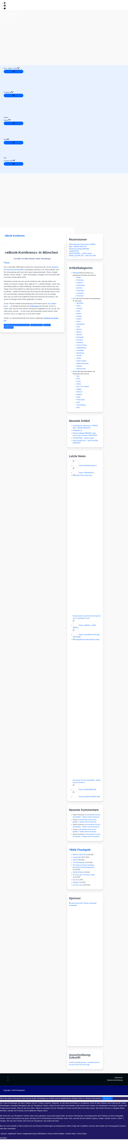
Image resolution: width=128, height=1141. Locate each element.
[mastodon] (5, 3)
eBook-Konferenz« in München (32, 252)
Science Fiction (81, 345)
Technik (79, 355)
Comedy (79, 308)
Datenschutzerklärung (114, 1080)
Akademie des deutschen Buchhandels (16, 325)
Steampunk (80, 353)
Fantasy (79, 316)
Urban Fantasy (81, 361)
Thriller (78, 358)
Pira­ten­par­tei (34, 306)
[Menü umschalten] (13, 71)
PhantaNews (10, 14)
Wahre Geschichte (82, 363)
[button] (18, 68)
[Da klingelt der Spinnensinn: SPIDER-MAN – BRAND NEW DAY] (83, 246)
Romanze (79, 340)
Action (78, 306)
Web (78, 407)
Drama (78, 313)
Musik (78, 397)
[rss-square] (5, 6)
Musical (79, 329)
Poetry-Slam (80, 399)
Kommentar (80, 290)
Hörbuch (79, 392)
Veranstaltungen (46, 259)
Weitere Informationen (93, 1098)
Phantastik (79, 337)
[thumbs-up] (5, 9)
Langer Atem (77, 857)
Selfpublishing (81, 348)
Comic (78, 381)
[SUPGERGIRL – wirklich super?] (80, 253)
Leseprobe (80, 293)
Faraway (76, 882)
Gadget (78, 389)
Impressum (118, 1077)
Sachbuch (79, 342)
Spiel (78, 402)
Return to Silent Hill (79, 854)
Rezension (80, 296)
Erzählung (79, 280)
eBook (38, 259)
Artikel (78, 277)
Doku (78, 311)
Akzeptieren (107, 1098)
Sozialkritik (80, 350)
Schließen (3, 1138)
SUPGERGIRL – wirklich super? (83, 438)
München (47, 325)
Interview (79, 288)
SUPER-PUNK (78, 872)
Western (79, 366)
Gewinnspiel (80, 285)
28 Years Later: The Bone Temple (84, 875)
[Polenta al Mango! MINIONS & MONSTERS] (83, 251)
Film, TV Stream (82, 386)
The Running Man (79, 862)
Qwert (75, 860)
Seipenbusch (8, 327)
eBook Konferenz (36, 325)
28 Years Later (77, 885)
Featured (79, 282)
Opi (74, 879)
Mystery (79, 332)
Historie (79, 319)
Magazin (79, 394)
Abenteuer (79, 303)
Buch (78, 378)
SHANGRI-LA (77, 430)
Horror (78, 321)
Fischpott (83, 849)
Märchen (79, 334)
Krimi (78, 327)
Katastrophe (80, 324)
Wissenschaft (80, 369)
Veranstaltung (81, 405)
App (77, 376)
